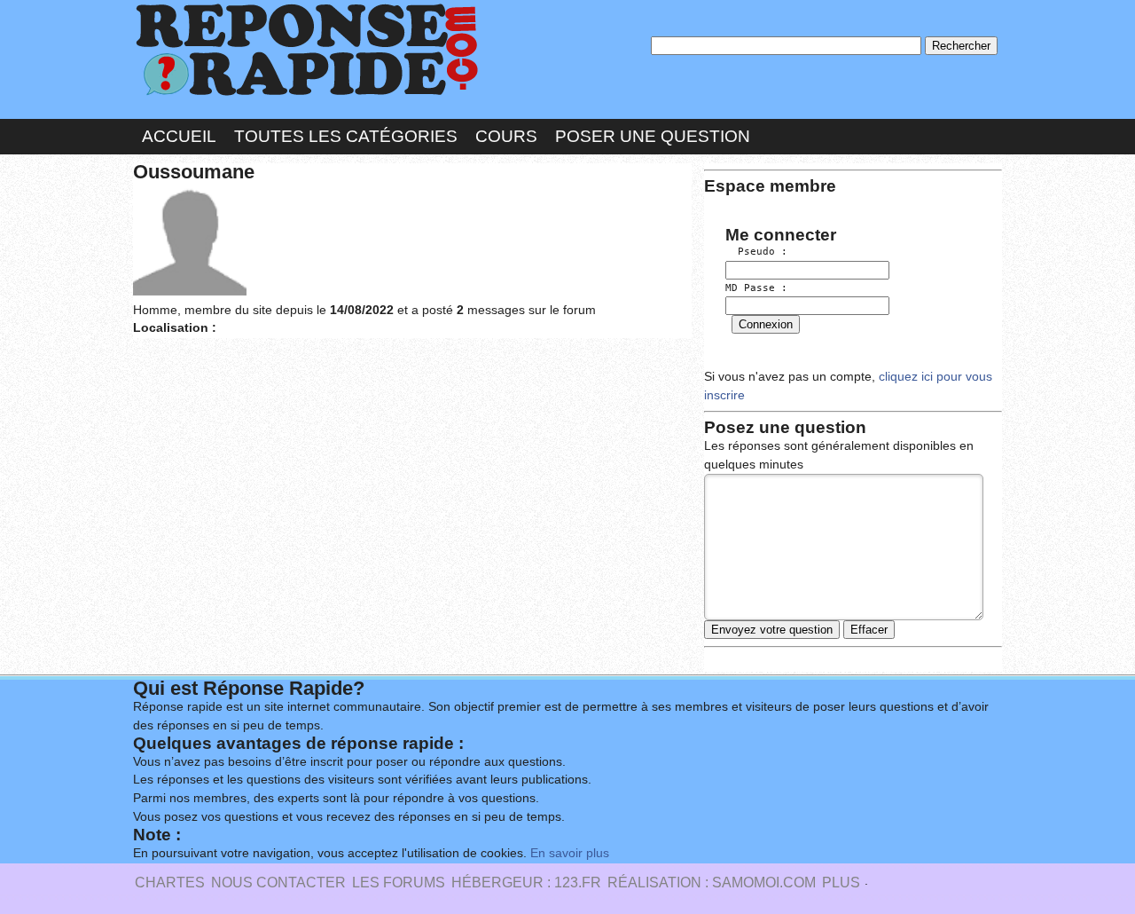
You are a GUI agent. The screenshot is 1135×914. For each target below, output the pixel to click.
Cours (506, 136)
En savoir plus (569, 853)
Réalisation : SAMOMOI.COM (711, 882)
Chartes (170, 882)
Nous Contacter (278, 882)
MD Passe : (756, 288)
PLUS (841, 882)
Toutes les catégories (346, 136)
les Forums (398, 882)
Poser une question (652, 136)
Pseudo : (756, 251)
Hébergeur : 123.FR (526, 882)
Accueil (179, 136)
